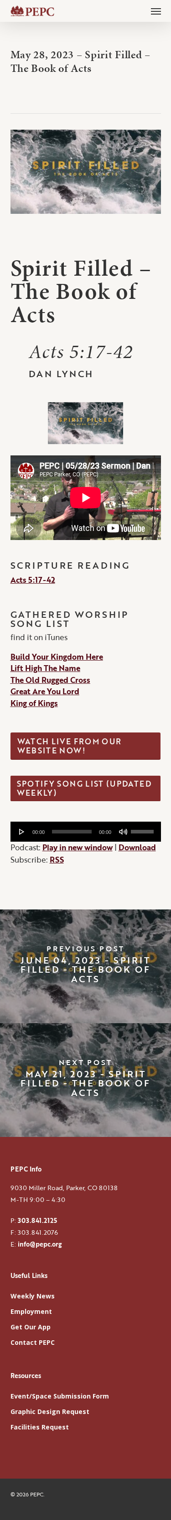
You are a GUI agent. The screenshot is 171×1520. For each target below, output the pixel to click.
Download (137, 847)
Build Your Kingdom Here (56, 656)
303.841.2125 (37, 1220)
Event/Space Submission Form (59, 1396)
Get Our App (30, 1327)
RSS (57, 859)
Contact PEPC (32, 1342)
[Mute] (123, 831)
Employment (31, 1311)
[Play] (22, 831)
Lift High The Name (45, 668)
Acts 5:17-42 (32, 580)
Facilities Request (39, 1427)
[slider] (143, 828)
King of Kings (34, 703)
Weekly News (32, 1296)
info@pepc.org (40, 1244)
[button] (156, 10)
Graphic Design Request (49, 1411)
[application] (85, 832)
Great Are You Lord (44, 691)
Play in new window (77, 847)
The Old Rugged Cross (50, 680)
